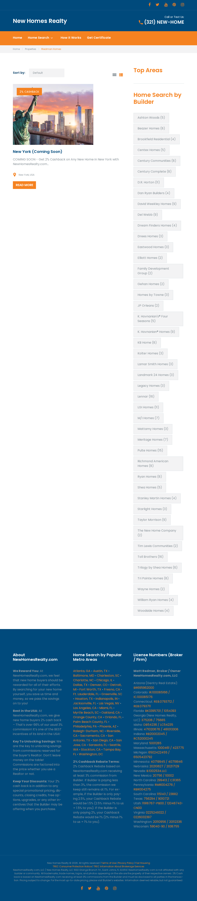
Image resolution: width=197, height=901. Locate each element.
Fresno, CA (112, 689)
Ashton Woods (151, 117)
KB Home (147, 342)
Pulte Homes (150, 450)
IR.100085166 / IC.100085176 (152, 694)
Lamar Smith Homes (155, 364)
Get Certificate (99, 38)
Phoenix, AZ (107, 726)
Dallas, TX (80, 685)
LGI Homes (148, 407)
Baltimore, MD (83, 675)
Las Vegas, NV (109, 703)
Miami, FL (106, 708)
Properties (30, 49)
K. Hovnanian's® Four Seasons (153, 318)
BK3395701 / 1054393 (160, 711)
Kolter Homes (151, 353)
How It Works (71, 38)
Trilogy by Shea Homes (158, 567)
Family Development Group (153, 270)
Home (17, 38)
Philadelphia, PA (85, 726)
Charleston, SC (108, 675)
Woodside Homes (153, 610)
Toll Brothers (151, 557)
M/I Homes (148, 418)
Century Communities (157, 161)
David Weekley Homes (157, 204)
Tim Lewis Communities (158, 546)
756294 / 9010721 (156, 798)
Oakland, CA (110, 712)
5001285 (155, 743)
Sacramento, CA (92, 735)
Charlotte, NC (83, 680)
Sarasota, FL (98, 745)
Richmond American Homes (153, 463)
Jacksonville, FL (84, 703)
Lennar (146, 396)
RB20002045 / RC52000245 (150, 736)
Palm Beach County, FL (90, 722)
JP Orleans (148, 305)
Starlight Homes (152, 509)
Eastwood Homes (153, 247)
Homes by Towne (153, 295)
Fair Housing (142, 863)
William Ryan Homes (156, 600)
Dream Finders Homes (157, 225)
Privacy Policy (126, 863)
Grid (114, 74)
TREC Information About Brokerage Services (118, 866)
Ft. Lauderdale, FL (86, 694)
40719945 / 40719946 (167, 761)
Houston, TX (84, 698)
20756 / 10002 (163, 775)
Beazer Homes (151, 128)
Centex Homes (151, 150)
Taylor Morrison (152, 520)
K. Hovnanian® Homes (156, 332)
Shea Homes (150, 487)
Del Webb (148, 214)
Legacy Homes (151, 385)
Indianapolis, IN (106, 698)
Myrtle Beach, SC (86, 712)
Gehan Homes (151, 284)
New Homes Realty (40, 21)
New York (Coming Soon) (37, 151)
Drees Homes (150, 236)
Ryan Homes (150, 476)
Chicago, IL (104, 680)
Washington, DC (91, 754)
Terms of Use (108, 863)
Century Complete (155, 171)
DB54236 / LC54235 (158, 724)
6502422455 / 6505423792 (152, 754)
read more (24, 185)
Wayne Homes (151, 589)
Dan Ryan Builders (154, 193)
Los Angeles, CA (85, 708)
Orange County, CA (87, 717)
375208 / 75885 (153, 720)
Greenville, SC (111, 694)
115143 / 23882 (167, 794)
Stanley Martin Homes (157, 498)
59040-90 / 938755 (164, 826)
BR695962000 (144, 687)
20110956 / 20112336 (167, 822)
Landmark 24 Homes (156, 375)
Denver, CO (99, 685)
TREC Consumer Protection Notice (72, 866)
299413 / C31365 (169, 780)
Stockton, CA (91, 749)
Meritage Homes (153, 439)
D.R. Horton (149, 182)
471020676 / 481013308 (161, 729)
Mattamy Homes (153, 429)
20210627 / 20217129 (164, 766)
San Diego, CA (103, 740)
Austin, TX (100, 671)
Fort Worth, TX (90, 689)
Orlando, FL (113, 717)
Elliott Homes (150, 258)
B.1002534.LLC (156, 771)
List (121, 74)
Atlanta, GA (81, 671)
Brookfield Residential (157, 139)
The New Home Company (157, 532)
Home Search (38, 38)
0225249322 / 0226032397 (150, 814)
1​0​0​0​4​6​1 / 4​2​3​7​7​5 (171, 748)
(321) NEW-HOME (164, 22)
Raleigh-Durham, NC (88, 731)
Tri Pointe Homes (153, 578)
